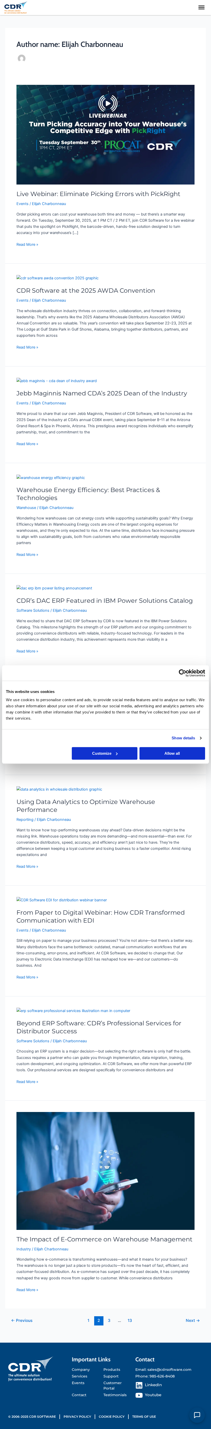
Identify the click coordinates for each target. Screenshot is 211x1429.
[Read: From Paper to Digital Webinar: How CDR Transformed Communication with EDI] (61, 899)
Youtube (153, 1395)
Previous (21, 1320)
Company (81, 1369)
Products (111, 1369)
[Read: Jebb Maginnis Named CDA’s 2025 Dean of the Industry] (56, 381)
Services (79, 1376)
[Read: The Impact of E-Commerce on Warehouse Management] (105, 1170)
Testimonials (115, 1395)
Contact (79, 1395)
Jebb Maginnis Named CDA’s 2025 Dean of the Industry (101, 393)
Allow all (172, 753)
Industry (23, 1249)
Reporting (24, 819)
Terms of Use (144, 1416)
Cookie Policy (112, 1416)
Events (22, 203)
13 (130, 1320)
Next (193, 1320)
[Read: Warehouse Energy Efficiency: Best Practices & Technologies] (50, 477)
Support (111, 1376)
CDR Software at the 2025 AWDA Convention (85, 290)
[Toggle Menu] (201, 7)
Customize (101, 753)
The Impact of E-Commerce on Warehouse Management (104, 1239)
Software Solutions (32, 610)
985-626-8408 (162, 1376)
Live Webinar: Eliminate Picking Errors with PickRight (98, 194)
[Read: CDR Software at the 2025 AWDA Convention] (57, 277)
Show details (183, 738)
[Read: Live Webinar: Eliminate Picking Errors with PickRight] (105, 134)
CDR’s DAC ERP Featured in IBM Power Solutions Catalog (104, 600)
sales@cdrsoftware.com (169, 1369)
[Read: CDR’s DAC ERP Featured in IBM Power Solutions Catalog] (54, 588)
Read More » (27, 244)
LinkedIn (153, 1385)
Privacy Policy (77, 1416)
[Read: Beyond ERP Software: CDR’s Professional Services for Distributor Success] (73, 1010)
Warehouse (26, 507)
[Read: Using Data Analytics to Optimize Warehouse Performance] (59, 789)
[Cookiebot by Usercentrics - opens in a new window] (182, 673)
